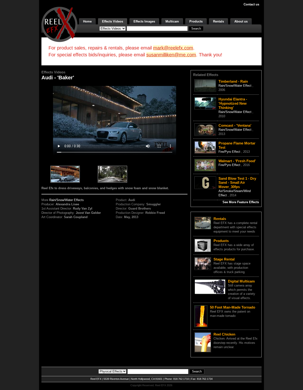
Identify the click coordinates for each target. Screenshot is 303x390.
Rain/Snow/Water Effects (66, 200)
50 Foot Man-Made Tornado (232, 307)
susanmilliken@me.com (171, 54)
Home (87, 21)
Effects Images (144, 21)
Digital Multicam (241, 281)
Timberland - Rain (233, 81)
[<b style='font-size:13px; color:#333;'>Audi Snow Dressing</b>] (65, 174)
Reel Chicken (224, 334)
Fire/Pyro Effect (229, 151)
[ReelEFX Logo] (59, 24)
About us (241, 21)
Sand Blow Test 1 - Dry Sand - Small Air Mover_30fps (237, 182)
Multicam (172, 21)
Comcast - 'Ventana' (234, 125)
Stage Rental (224, 259)
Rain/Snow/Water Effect (235, 85)
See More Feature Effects (241, 202)
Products (196, 21)
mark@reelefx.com (173, 47)
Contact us (251, 4)
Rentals (218, 21)
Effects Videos (112, 21)
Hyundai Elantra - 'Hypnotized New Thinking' (232, 103)
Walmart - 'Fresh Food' (237, 161)
